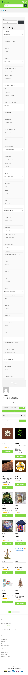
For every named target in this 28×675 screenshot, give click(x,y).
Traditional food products (10, 203)
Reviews (13, 407)
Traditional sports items (10, 352)
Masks (6, 44)
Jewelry (7, 271)
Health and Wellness (8, 230)
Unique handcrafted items (10, 224)
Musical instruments (9, 335)
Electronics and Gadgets (9, 149)
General (5, 207)
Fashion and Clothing (8, 169)
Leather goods (8, 217)
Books (6, 325)
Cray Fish (17, 510)
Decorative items (8, 257)
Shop (2, 643)
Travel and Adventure (8, 359)
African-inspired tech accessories (12, 153)
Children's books (8, 75)
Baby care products (9, 71)
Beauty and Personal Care (9, 85)
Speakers (7, 166)
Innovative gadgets (9, 159)
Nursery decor (8, 78)
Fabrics (6, 261)
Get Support (14, 411)
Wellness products (9, 244)
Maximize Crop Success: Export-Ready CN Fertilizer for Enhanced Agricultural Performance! (20, 448)
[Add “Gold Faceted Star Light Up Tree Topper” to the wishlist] (22, 558)
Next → (17, 612)
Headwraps (7, 312)
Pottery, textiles (8, 220)
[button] (7, 451)
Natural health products (10, 234)
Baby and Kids (7, 61)
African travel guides (9, 362)
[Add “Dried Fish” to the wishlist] (9, 531)
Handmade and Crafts (8, 210)
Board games (8, 119)
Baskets (6, 38)
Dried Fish (4, 538)
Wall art (6, 288)
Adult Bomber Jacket (7, 510)
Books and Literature (8, 108)
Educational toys (8, 132)
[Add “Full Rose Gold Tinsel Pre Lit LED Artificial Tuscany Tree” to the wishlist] (22, 588)
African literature (8, 112)
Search (25, 5)
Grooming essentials (9, 95)
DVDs (6, 332)
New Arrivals (4, 639)
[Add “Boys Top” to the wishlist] (22, 531)
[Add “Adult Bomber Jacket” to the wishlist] (9, 503)
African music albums (9, 322)
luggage (6, 369)
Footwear (7, 264)
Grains (6, 190)
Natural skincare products (10, 102)
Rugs (6, 278)
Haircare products (9, 98)
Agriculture (6, 31)
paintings (7, 48)
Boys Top (17, 538)
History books (8, 136)
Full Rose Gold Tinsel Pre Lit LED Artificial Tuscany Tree (19, 596)
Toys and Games (7, 355)
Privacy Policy (4, 654)
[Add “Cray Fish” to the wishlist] (22, 503)
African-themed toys (9, 115)
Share (21, 407)
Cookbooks (7, 125)
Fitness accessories (9, 349)
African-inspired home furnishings (12, 254)
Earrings (7, 308)
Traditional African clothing (10, 285)
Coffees (7, 186)
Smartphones (8, 163)
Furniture (7, 268)
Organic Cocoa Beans (7, 445)
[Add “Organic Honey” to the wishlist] (22, 471)
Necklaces (7, 315)
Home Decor (7, 247)
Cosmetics (7, 88)
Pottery (6, 51)
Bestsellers (6, 105)
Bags (6, 298)
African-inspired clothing (10, 68)
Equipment (7, 345)
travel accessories (9, 376)
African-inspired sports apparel (11, 342)
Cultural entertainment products (12, 328)
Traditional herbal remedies (11, 240)
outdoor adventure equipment (11, 372)
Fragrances (7, 92)
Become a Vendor (5, 645)
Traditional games (9, 146)
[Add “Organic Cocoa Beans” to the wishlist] (9, 438)
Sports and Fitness (8, 339)
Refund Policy (4, 652)
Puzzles (6, 142)
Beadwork (7, 213)
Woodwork (7, 227)
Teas (6, 200)
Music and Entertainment (9, 318)
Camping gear (8, 366)
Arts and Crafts (7, 34)
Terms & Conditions (5, 656)
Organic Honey (18, 478)
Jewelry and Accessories (9, 291)
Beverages (7, 183)
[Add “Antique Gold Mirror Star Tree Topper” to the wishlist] (9, 558)
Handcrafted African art (10, 41)
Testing (3, 441)
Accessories (7, 65)
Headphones (8, 156)
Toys (6, 82)
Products (5, 407)
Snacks (6, 197)
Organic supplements (9, 237)
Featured (6, 173)
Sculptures (7, 54)
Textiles (6, 58)
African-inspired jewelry (10, 295)
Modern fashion (8, 274)
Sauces (6, 193)
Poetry (6, 139)
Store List (3, 641)
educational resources (10, 129)
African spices (8, 180)
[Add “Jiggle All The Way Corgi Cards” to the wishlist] (9, 588)
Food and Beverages (8, 176)
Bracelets (7, 305)
